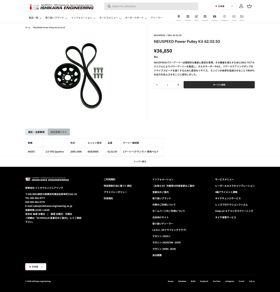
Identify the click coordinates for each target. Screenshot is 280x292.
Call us (242, 20)
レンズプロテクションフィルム (231, 204)
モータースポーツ (134, 17)
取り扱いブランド (54, 17)
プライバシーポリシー (115, 192)
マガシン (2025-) (161, 236)
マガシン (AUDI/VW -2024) (166, 242)
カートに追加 (219, 84)
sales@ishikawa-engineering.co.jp (52, 206)
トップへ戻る (140, 161)
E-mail (234, 20)
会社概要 (157, 255)
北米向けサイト (160, 217)
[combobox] (151, 6)
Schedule (188, 20)
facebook (205, 20)
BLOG (196, 20)
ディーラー (156, 17)
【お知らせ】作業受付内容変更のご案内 (173, 185)
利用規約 (108, 198)
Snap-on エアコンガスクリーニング (234, 211)
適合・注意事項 (36, 132)
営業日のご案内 (160, 192)
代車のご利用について (164, 204)
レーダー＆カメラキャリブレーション (235, 185)
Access (178, 20)
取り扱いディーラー (162, 223)
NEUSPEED (159, 35)
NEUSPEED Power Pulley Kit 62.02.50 (49, 27)
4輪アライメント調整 (226, 192)
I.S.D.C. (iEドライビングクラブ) (169, 230)
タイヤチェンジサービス (228, 198)
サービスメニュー (108, 17)
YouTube (215, 20)
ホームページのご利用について (168, 211)
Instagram (224, 20)
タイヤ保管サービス (225, 217)
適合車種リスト (59, 132)
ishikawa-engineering (41, 281)
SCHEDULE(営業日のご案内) (52, 218)
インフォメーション (81, 17)
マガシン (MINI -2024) (164, 249)
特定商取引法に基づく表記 (118, 185)
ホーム (27, 27)
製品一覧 (33, 17)
